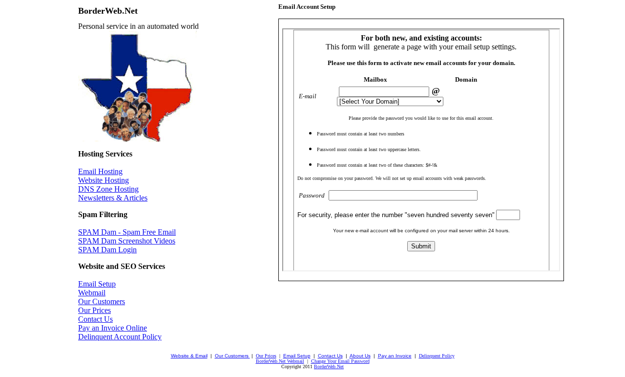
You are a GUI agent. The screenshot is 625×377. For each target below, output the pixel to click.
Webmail (91, 292)
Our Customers (101, 301)
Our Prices (94, 310)
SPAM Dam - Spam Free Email (127, 232)
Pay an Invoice (395, 355)
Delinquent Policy (437, 355)
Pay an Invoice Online (112, 328)
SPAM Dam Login (107, 249)
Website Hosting (103, 180)
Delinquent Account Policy (120, 337)
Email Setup (97, 284)
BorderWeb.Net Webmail (280, 361)
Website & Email (189, 355)
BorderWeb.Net (329, 366)
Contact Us (95, 319)
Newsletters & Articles (112, 198)
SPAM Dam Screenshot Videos (126, 241)
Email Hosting (100, 171)
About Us (360, 355)
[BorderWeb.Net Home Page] (137, 139)
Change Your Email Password (340, 361)
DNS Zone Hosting (108, 189)
